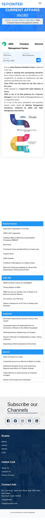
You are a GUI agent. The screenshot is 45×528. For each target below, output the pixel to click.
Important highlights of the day (16, 228)
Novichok (7, 244)
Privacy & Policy (8, 475)
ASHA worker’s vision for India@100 (17, 283)
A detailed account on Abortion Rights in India (21, 361)
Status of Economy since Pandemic (17, 380)
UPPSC (4, 445)
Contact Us (6, 471)
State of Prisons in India (13, 357)
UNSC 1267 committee (11, 233)
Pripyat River (8, 254)
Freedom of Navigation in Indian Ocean (19, 263)
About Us (5, 468)
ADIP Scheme (8, 258)
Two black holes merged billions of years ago (21, 249)
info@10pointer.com (9, 503)
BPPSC (4, 442)
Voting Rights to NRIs (12, 287)
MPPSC (4, 449)
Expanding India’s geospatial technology (19, 344)
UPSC (4, 452)
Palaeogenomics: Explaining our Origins (19, 332)
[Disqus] (22, 189)
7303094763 (7, 500)
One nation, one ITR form (13, 299)
